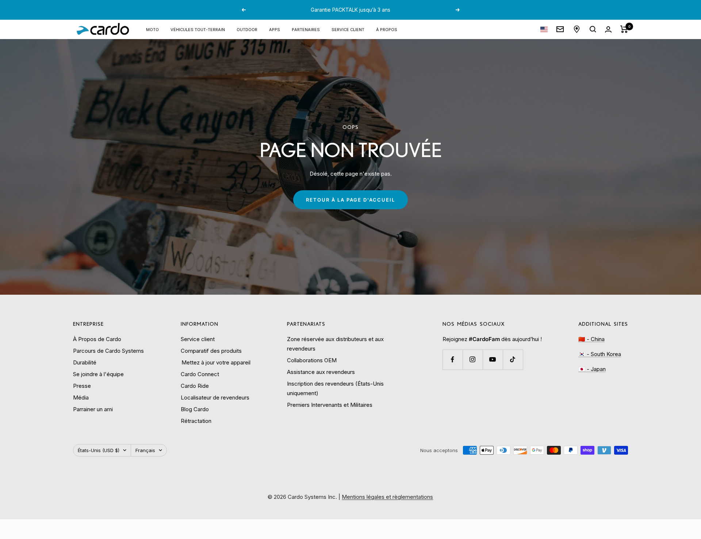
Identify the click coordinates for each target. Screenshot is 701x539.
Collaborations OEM (312, 360)
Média (81, 397)
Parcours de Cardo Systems (108, 350)
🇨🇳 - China (591, 339)
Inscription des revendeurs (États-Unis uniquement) (335, 388)
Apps (274, 29)
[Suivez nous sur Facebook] (453, 359)
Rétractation (196, 420)
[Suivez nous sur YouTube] (493, 359)
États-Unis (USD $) (98, 450)
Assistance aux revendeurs (321, 371)
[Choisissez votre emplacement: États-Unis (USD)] (544, 29)
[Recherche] (593, 29)
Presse (82, 385)
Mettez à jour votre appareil (215, 362)
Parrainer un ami (93, 409)
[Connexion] (608, 29)
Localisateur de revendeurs (215, 397)
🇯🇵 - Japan (592, 369)
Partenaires (306, 29)
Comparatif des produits (211, 350)
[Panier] (624, 29)
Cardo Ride (195, 385)
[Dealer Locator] (576, 29)
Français (145, 450)
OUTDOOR (247, 29)
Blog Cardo (195, 409)
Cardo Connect (200, 374)
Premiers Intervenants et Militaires (329, 404)
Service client (348, 29)
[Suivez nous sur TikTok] (513, 359)
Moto (152, 29)
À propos (386, 29)
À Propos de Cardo (97, 339)
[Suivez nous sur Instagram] (473, 359)
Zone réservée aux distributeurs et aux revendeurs (335, 344)
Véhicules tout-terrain (198, 29)
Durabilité (84, 362)
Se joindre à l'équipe (98, 374)
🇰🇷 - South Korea (599, 354)
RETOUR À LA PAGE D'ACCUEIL (350, 200)
